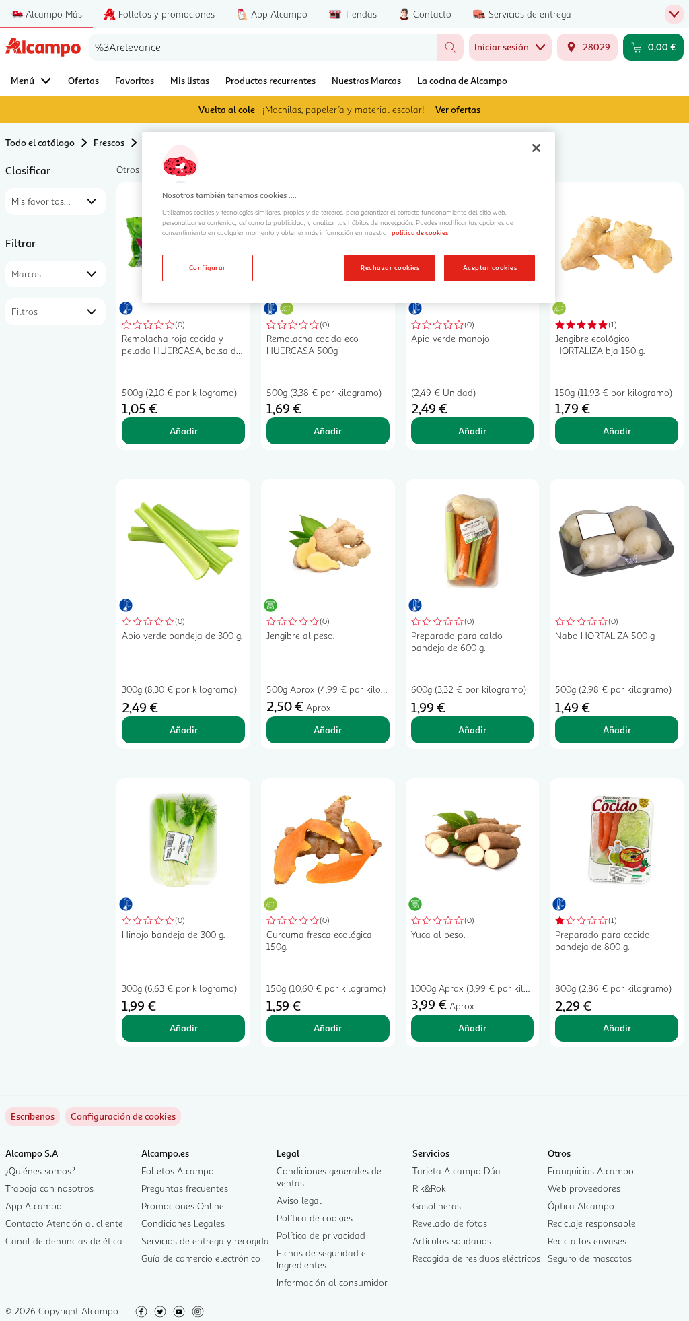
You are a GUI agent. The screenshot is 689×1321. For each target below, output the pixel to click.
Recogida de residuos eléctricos (476, 1258)
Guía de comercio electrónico (200, 1258)
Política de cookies (315, 1217)
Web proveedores (584, 1188)
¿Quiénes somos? (40, 1170)
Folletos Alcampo (177, 1170)
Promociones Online (182, 1205)
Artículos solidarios (451, 1240)
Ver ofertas (457, 109)
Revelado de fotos (449, 1223)
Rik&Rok (429, 1188)
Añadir (184, 430)
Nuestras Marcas (366, 80)
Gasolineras (436, 1205)
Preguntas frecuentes (184, 1188)
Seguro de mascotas (590, 1258)
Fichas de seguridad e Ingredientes (321, 1259)
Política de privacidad (321, 1235)
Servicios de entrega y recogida (205, 1240)
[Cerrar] (536, 148)
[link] (123, 1116)
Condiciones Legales (183, 1223)
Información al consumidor (332, 1282)
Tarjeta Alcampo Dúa (456, 1170)
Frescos (109, 142)
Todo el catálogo (40, 142)
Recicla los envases (587, 1240)
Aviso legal (299, 1200)
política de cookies (420, 232)
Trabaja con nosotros (49, 1188)
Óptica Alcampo (581, 1205)
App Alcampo (33, 1205)
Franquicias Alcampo (591, 1170)
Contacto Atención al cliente (64, 1223)
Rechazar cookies (390, 267)
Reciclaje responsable (592, 1223)
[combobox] (263, 47)
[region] (348, 217)
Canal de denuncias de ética (63, 1240)
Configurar (207, 267)
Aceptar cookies (490, 267)
